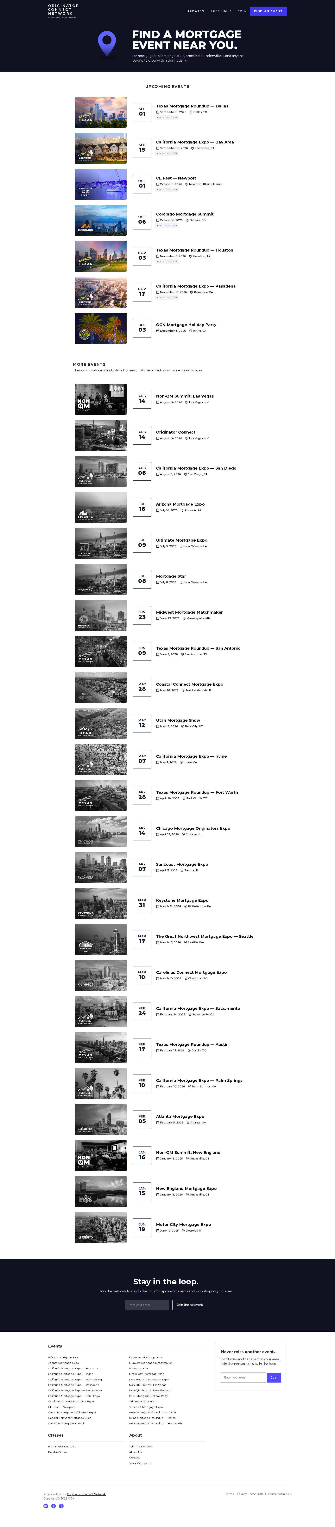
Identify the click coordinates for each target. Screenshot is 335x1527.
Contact (134, 1457)
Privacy (242, 1494)
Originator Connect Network (86, 1494)
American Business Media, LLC (271, 1494)
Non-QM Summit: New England (150, 1390)
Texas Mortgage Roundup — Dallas (152, 1417)
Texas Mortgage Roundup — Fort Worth (155, 1423)
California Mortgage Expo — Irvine (70, 1373)
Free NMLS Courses (61, 1446)
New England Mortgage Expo (149, 1379)
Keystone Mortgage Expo (146, 1357)
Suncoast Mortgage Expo (146, 1406)
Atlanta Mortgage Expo (63, 1362)
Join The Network (141, 1446)
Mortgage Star (138, 1368)
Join (242, 11)
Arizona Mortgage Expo (63, 1357)
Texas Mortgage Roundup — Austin (152, 1412)
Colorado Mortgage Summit (66, 1423)
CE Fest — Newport (61, 1406)
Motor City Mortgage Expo (146, 1373)
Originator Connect (141, 1401)
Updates (195, 11)
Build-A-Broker (58, 1452)
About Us (135, 1452)
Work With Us (138, 1463)
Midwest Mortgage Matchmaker (150, 1362)
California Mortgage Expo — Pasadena (73, 1384)
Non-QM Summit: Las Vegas (147, 1384)
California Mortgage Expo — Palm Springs (75, 1379)
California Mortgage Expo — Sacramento (75, 1390)
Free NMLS (221, 11)
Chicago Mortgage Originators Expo (72, 1412)
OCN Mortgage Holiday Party (148, 1395)
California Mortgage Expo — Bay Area (73, 1368)
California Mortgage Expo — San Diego (74, 1395)
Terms (229, 1494)
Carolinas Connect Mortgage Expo (71, 1401)
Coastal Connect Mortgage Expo (70, 1417)
